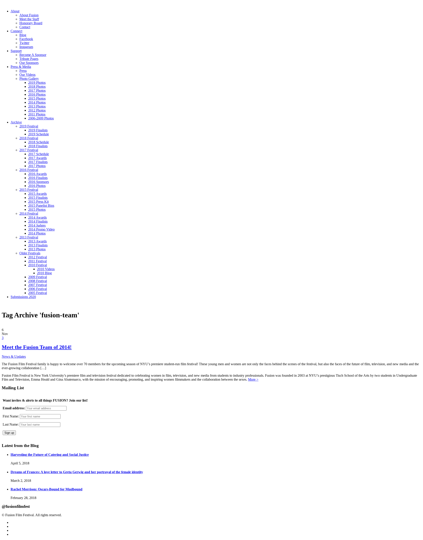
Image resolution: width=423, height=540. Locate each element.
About (15, 11)
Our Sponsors (29, 63)
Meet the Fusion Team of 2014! (37, 347)
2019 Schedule (38, 134)
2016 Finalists (38, 178)
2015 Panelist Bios (41, 205)
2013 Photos (37, 106)
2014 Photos (37, 102)
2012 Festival (37, 257)
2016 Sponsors (38, 182)
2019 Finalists (38, 130)
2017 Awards (37, 158)
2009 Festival (37, 277)
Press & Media (21, 67)
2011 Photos (36, 114)
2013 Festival (28, 237)
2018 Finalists (38, 146)
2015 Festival (28, 190)
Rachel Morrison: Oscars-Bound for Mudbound (46, 489)
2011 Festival (37, 261)
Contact (24, 27)
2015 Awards (37, 194)
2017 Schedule (38, 154)
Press (23, 71)
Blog (22, 35)
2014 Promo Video (41, 229)
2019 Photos (37, 82)
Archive (16, 122)
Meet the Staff (29, 19)
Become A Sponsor (32, 55)
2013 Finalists (38, 245)
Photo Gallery (29, 78)
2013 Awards (37, 241)
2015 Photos (37, 98)
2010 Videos (46, 269)
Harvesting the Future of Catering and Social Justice (50, 454)
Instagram (26, 47)
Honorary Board (30, 23)
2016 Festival (28, 170)
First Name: (11, 416)
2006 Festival (37, 289)
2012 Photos (37, 110)
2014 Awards (37, 217)
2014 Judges (37, 225)
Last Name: (11, 424)
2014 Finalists (38, 221)
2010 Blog (44, 273)
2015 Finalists (38, 197)
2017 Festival (28, 150)
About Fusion (29, 15)
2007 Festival (37, 285)
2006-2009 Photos (41, 118)
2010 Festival (37, 265)
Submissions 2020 (23, 297)
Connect (16, 31)
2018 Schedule (38, 142)
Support (16, 51)
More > (253, 379)
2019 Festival (28, 126)
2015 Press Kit (38, 201)
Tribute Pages (28, 59)
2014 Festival (28, 213)
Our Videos (27, 74)
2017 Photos (37, 90)
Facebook (26, 39)
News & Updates (14, 356)
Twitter (24, 43)
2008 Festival (37, 281)
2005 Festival (37, 293)
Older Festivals (29, 253)
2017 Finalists (38, 162)
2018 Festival (28, 138)
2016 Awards (37, 174)
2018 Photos (37, 86)
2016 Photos (37, 94)
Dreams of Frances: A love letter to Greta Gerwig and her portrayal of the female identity (77, 472)
